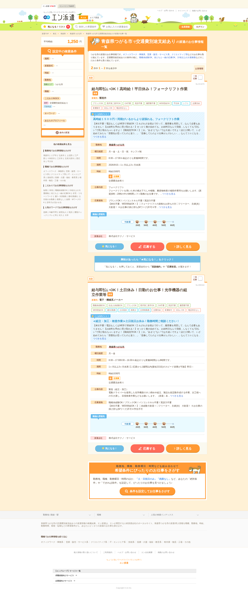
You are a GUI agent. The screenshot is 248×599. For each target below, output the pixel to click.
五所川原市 (69, 158)
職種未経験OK (61, 190)
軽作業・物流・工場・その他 (177, 542)
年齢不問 (53, 212)
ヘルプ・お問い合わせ (165, 10)
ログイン (200, 27)
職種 (99, 515)
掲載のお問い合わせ (199, 11)
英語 (70, 212)
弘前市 (61, 155)
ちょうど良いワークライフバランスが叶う (60, 12)
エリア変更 (94, 18)
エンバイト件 (67, 6)
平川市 (50, 161)
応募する (149, 246)
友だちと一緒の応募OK (61, 193)
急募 (45, 212)
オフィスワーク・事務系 (53, 171)
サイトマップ (183, 11)
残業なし (60, 199)
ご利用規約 (107, 552)
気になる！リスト (58, 26)
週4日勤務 (72, 196)
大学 (66, 215)
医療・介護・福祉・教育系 (66, 177)
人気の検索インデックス (162, 515)
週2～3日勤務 (60, 196)
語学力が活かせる (54, 202)
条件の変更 (64, 132)
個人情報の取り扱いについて (86, 552)
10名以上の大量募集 (186, 57)
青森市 (46, 155)
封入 (61, 215)
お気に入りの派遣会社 (117, 26)
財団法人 (62, 212)
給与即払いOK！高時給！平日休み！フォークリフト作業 (140, 89)
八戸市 (54, 155)
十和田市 (51, 158)
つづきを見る (99, 136)
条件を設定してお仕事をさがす (150, 491)
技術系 (50, 177)
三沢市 (60, 158)
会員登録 (186, 27)
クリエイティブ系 (58, 174)
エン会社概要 (147, 552)
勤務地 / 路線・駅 (51, 515)
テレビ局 (53, 215)
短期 (45, 190)
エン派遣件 (49, 6)
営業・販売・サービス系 (158, 54)
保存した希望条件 (87, 26)
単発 (51, 190)
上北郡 (69, 155)
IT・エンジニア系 (118, 542)
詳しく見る (184, 246)
